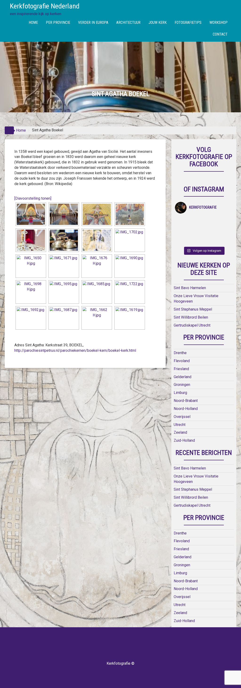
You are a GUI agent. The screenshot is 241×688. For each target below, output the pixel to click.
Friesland (181, 369)
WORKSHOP (218, 22)
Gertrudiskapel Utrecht (192, 325)
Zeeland (180, 432)
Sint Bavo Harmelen (190, 288)
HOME (33, 22)
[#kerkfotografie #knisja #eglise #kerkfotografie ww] (225, 240)
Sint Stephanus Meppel (193, 309)
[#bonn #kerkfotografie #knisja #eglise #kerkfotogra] (225, 230)
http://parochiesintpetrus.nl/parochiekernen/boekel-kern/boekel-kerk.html (75, 350)
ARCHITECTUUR (128, 22)
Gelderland (182, 377)
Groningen (182, 384)
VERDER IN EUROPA (93, 22)
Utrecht (179, 424)
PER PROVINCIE (58, 22)
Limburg (180, 392)
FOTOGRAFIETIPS (188, 22)
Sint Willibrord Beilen (191, 317)
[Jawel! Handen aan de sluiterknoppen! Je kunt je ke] (211, 230)
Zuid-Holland (184, 440)
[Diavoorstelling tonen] (32, 198)
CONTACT (220, 34)
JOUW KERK (158, 22)
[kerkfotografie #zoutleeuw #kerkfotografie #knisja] (211, 221)
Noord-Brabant (186, 400)
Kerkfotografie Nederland (45, 6)
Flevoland (182, 361)
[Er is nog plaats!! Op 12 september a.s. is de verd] (182, 221)
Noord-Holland (186, 408)
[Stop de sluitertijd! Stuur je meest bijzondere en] (197, 221)
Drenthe (180, 353)
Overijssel (182, 416)
